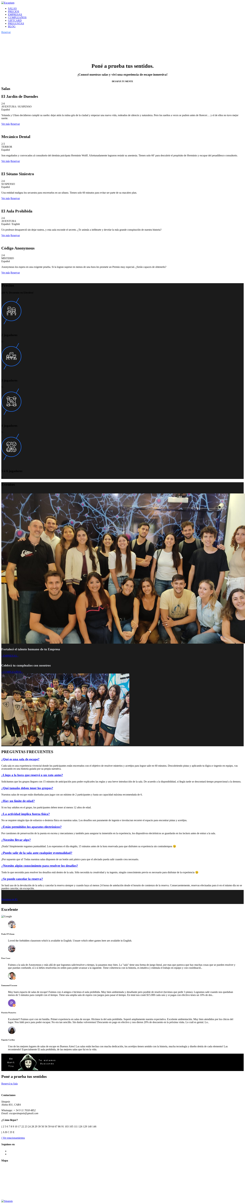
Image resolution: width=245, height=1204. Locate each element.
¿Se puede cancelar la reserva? (22, 879)
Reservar (15, 123)
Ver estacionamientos (13, 1137)
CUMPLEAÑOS (17, 17)
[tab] (122, 759)
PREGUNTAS (16, 23)
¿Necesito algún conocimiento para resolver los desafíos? (39, 865)
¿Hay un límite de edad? (18, 801)
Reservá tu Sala (9, 1083)
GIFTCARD (15, 20)
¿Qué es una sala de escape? (20, 759)
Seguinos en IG (9, 899)
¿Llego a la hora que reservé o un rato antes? (32, 775)
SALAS (12, 8)
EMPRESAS (15, 14)
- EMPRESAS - (9, 655)
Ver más (5, 123)
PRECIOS (13, 11)
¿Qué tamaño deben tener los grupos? (27, 788)
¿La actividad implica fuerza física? (25, 814)
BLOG (12, 26)
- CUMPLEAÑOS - (12, 672)
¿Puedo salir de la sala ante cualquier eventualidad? (36, 853)
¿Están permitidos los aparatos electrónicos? (31, 827)
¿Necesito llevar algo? (16, 840)
